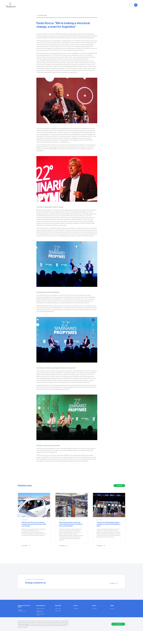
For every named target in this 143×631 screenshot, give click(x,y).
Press (112, 608)
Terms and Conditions (24, 624)
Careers (76, 608)
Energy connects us (21, 610)
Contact (94, 608)
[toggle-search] (130, 5)
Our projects (40, 608)
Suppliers (58, 608)
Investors (58, 610)
